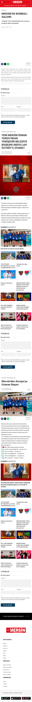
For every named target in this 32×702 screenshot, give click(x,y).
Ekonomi (5, 648)
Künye (4, 681)
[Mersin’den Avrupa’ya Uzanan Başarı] (16, 238)
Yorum (3, 95)
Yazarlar (5, 686)
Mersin (4, 643)
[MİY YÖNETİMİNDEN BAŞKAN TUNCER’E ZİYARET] (8, 298)
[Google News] (28, 65)
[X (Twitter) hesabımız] (25, 616)
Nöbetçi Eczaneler (7, 667)
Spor (29, 153)
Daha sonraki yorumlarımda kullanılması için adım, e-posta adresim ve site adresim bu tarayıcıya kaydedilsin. (15, 116)
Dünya (4, 658)
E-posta (19, 106)
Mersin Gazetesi (7, 665)
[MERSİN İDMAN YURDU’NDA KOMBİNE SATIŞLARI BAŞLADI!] (23, 298)
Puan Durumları (7, 672)
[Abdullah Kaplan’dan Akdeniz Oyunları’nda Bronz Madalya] (23, 317)
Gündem (5, 646)
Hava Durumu (6, 669)
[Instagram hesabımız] (28, 616)
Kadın (4, 655)
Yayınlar (5, 684)
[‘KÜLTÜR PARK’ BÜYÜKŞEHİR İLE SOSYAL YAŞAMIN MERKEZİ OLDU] (8, 256)
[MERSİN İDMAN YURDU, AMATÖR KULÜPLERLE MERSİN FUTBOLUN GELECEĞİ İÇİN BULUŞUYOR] (23, 275)
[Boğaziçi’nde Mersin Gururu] (8, 275)
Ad (2, 106)
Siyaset (5, 650)
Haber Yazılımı (18, 693)
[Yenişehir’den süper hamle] (23, 256)
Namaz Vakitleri (7, 674)
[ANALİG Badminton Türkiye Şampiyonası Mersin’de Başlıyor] (8, 317)
